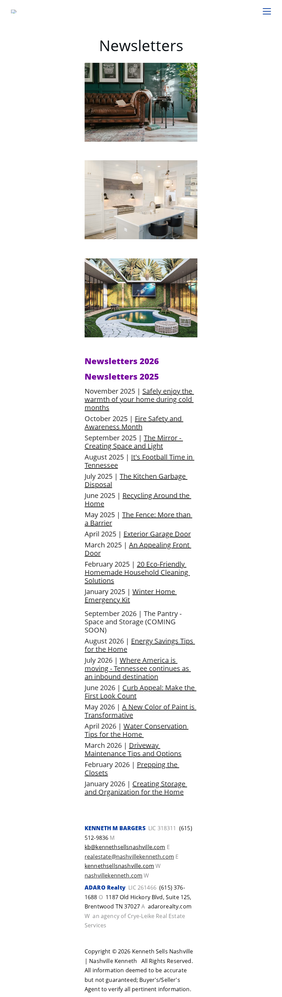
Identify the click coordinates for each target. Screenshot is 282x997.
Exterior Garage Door (157, 533)
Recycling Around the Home (138, 499)
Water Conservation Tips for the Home (136, 730)
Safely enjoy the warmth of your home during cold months (139, 399)
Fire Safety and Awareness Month (134, 422)
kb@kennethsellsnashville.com (125, 847)
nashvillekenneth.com (113, 875)
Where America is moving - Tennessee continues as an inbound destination (138, 668)
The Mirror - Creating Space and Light (134, 442)
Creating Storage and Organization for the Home (136, 788)
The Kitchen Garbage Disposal (136, 480)
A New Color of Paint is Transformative (140, 711)
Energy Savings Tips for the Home (140, 645)
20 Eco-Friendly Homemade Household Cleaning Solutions (137, 572)
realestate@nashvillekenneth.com (129, 856)
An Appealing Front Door (138, 549)
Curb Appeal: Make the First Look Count (140, 691)
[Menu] (267, 11)
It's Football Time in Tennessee (139, 461)
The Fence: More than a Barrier (138, 519)
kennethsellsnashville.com (119, 866)
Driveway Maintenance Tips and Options (133, 749)
